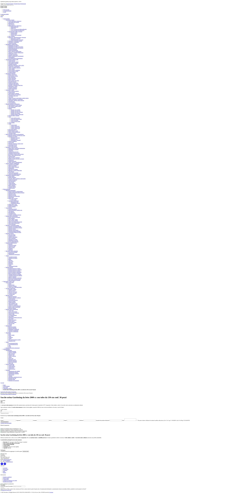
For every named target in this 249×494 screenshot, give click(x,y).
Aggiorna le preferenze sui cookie (10, 480)
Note (123, 420)
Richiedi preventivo (4, 421)
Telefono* (81, 420)
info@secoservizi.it (7, 459)
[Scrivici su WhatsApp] (3, 490)
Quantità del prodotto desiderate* (103, 420)
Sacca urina (5, 387)
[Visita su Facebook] (2, 463)
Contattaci (5, 470)
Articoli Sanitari (6, 386)
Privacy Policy (6, 478)
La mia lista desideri (7, 10)
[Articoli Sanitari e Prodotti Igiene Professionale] (16, 3)
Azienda (35, 420)
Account (2, 382)
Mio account (5, 469)
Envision (51, 492)
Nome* (2, 420)
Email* (65, 420)
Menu (2, 16)
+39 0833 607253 (9, 461)
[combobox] (7, 5)
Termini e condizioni (7, 477)
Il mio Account (6, 9)
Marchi (4, 472)
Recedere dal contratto (7, 481)
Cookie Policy (6, 479)
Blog (4, 471)
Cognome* (18, 420)
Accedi (4, 12)
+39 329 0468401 (6, 460)
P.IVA (50, 420)
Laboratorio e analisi (7, 388)
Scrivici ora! (8, 490)
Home (4, 385)
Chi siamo (5, 468)
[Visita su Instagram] (5, 463)
